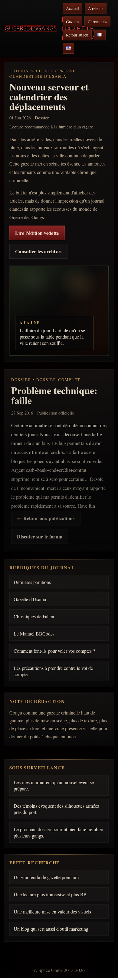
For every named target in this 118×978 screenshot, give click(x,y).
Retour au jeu (77, 35)
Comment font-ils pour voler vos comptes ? (54, 651)
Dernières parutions (32, 582)
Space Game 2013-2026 (61, 970)
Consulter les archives (38, 251)
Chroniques (97, 21)
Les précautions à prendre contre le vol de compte (53, 671)
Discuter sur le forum (39, 536)
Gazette (72, 21)
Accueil (72, 8)
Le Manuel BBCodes (34, 633)
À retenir (95, 8)
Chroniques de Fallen (34, 616)
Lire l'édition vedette (37, 232)
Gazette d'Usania (30, 599)
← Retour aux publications (46, 518)
